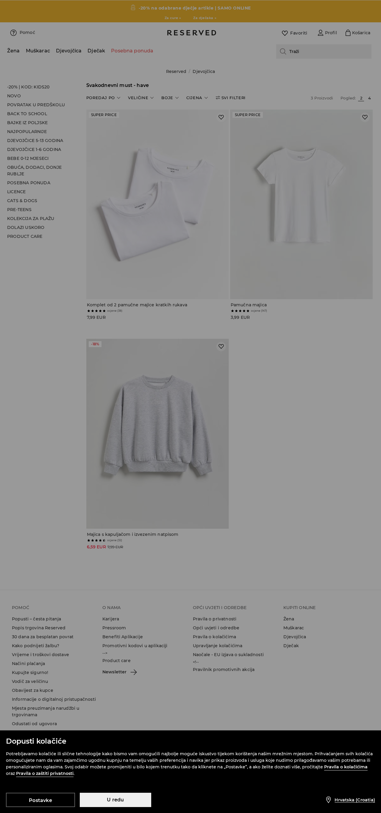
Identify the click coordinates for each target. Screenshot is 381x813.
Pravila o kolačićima (346, 767)
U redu (115, 800)
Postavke (40, 800)
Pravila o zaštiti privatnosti (45, 773)
